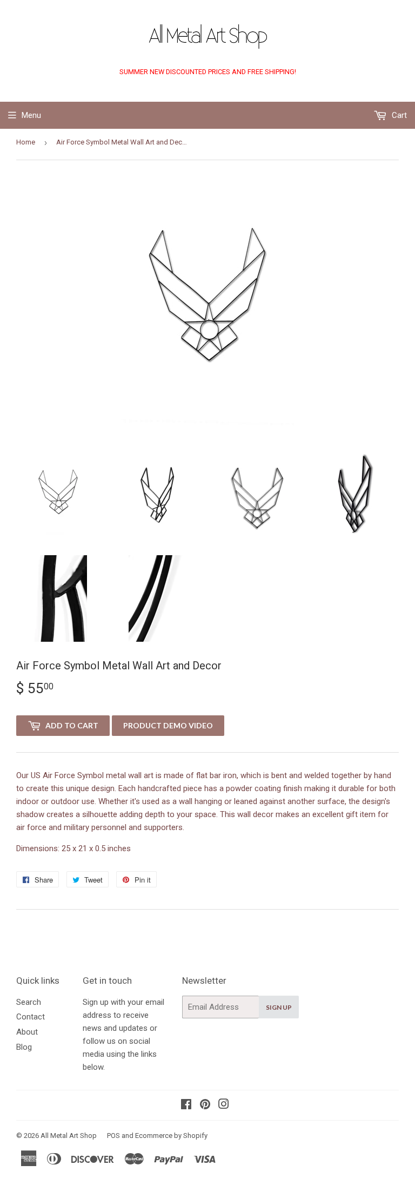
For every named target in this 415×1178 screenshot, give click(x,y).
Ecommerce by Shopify (171, 1135)
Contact (30, 1017)
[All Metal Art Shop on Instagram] (223, 1105)
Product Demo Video (168, 725)
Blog (24, 1047)
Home (25, 142)
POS (113, 1135)
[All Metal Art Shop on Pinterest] (205, 1105)
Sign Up (279, 1007)
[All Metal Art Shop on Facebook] (186, 1105)
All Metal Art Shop (69, 1135)
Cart (398, 115)
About (27, 1032)
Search (28, 1002)
